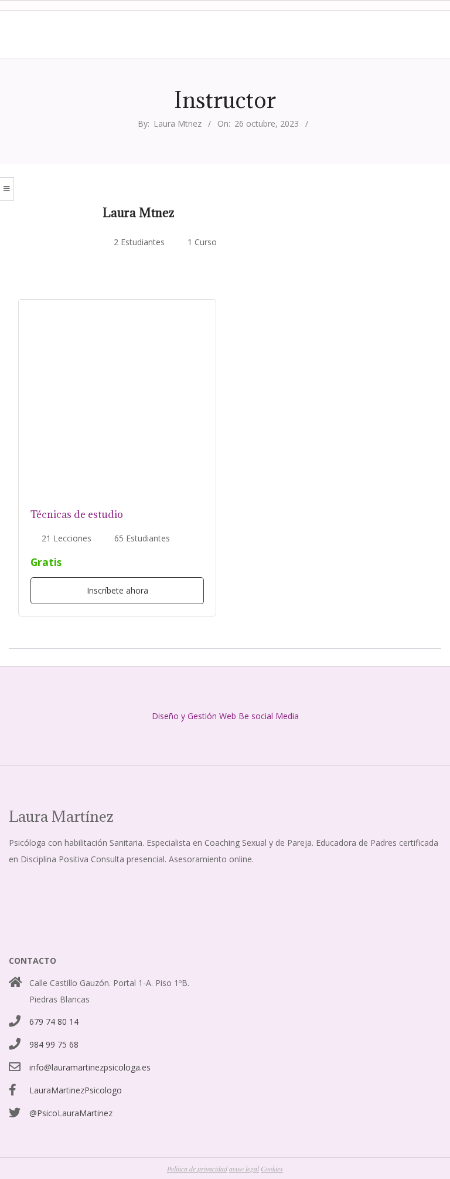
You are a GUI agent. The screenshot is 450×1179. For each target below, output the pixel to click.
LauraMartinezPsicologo (75, 1090)
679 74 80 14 (54, 1021)
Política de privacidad (197, 1168)
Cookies (272, 1168)
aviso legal (244, 1168)
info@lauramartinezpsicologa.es (90, 1067)
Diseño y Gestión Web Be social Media (225, 715)
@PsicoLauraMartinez (70, 1113)
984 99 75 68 (54, 1044)
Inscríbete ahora (117, 590)
